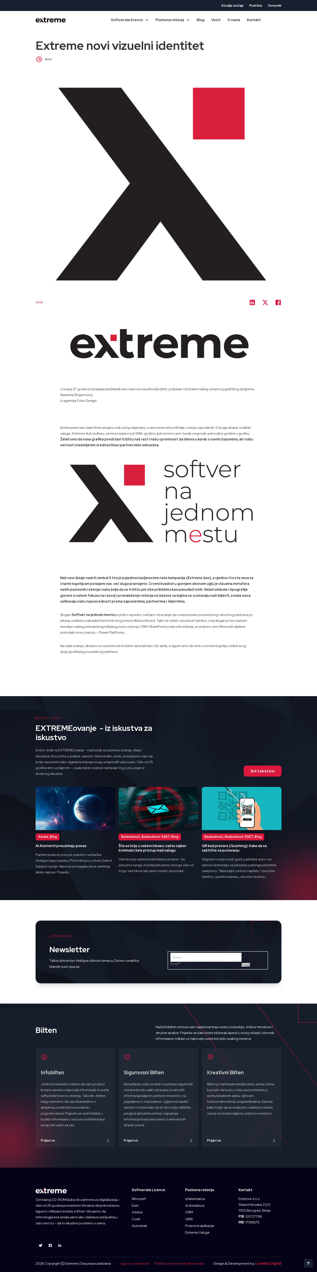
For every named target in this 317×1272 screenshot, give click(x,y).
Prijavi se (48, 1140)
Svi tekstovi (263, 771)
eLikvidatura (194, 1205)
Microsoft (139, 1199)
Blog (200, 20)
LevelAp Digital (268, 1263)
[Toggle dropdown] (147, 20)
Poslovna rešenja (169, 20)
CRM (189, 1212)
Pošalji (246, 965)
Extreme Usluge (197, 1232)
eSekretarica (195, 1199)
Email (175, 964)
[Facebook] (278, 302)
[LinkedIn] (252, 302)
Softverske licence (127, 20)
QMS (189, 1219)
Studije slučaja (232, 6)
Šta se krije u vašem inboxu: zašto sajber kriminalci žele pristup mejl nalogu (153, 848)
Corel (136, 1219)
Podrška (255, 6)
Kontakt (254, 20)
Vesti (215, 20)
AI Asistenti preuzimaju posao (61, 846)
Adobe (137, 1212)
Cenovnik (274, 6)
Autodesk (139, 1225)
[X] (265, 302)
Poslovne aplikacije (199, 1225)
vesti (39, 302)
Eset (135, 1205)
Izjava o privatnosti (135, 1263)
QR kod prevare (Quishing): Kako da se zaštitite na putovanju (234, 848)
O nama (233, 20)
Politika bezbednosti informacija (179, 1263)
